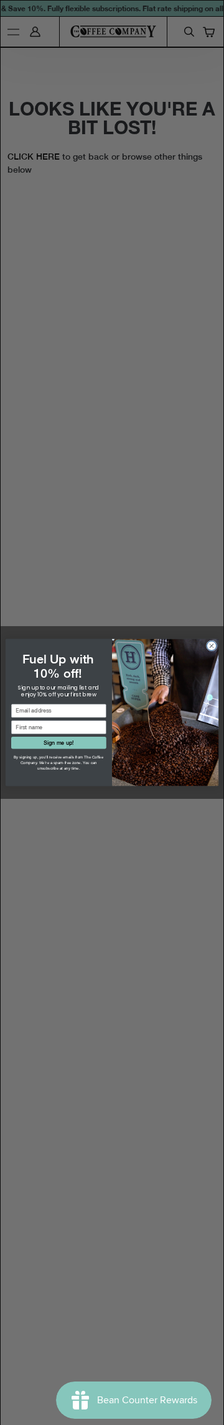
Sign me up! (58, 742)
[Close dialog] (211, 645)
